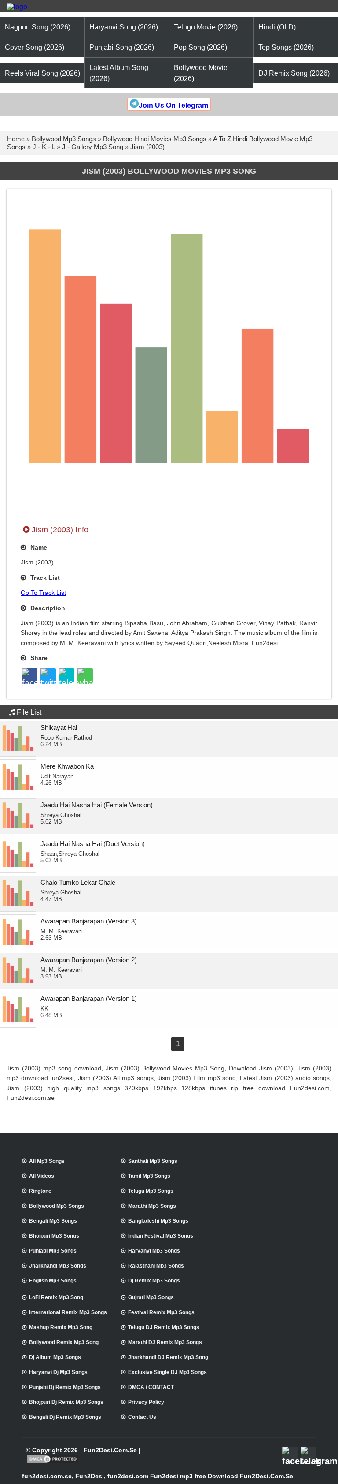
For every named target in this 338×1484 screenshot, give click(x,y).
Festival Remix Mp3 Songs (161, 1312)
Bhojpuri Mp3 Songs (54, 1236)
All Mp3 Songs (47, 1161)
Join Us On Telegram (173, 105)
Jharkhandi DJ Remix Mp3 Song (168, 1357)
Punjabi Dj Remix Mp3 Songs (65, 1387)
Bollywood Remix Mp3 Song (64, 1342)
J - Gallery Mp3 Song (92, 146)
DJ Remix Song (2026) (294, 73)
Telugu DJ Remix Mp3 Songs (163, 1327)
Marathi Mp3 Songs (152, 1206)
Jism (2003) (147, 146)
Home (16, 139)
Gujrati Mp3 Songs (151, 1297)
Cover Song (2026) (34, 47)
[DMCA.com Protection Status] (52, 1462)
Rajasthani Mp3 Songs (156, 1266)
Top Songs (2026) (286, 47)
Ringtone (40, 1191)
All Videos (41, 1176)
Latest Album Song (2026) (118, 73)
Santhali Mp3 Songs (152, 1161)
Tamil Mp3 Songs (149, 1176)
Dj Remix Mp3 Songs (154, 1281)
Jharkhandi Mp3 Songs (57, 1266)
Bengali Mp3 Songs (53, 1221)
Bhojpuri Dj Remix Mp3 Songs (66, 1402)
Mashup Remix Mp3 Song (60, 1327)
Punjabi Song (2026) (121, 47)
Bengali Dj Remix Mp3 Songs (65, 1417)
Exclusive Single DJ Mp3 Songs (167, 1372)
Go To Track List (43, 592)
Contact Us (142, 1417)
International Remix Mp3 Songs (68, 1312)
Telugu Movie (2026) (206, 27)
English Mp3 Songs (53, 1281)
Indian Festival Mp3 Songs (160, 1236)
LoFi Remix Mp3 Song (56, 1297)
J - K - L (44, 146)
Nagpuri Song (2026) (37, 27)
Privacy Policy (146, 1402)
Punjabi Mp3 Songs (53, 1251)
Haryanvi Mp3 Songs (154, 1251)
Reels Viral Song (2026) (42, 73)
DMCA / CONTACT (151, 1387)
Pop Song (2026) (200, 47)
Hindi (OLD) (277, 27)
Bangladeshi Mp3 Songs (158, 1221)
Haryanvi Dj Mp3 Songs (58, 1372)
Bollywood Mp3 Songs (64, 139)
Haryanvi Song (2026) (123, 27)
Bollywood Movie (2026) (201, 73)
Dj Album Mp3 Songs (55, 1357)
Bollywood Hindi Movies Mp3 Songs (154, 139)
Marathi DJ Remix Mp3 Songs (165, 1342)
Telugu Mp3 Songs (150, 1191)
